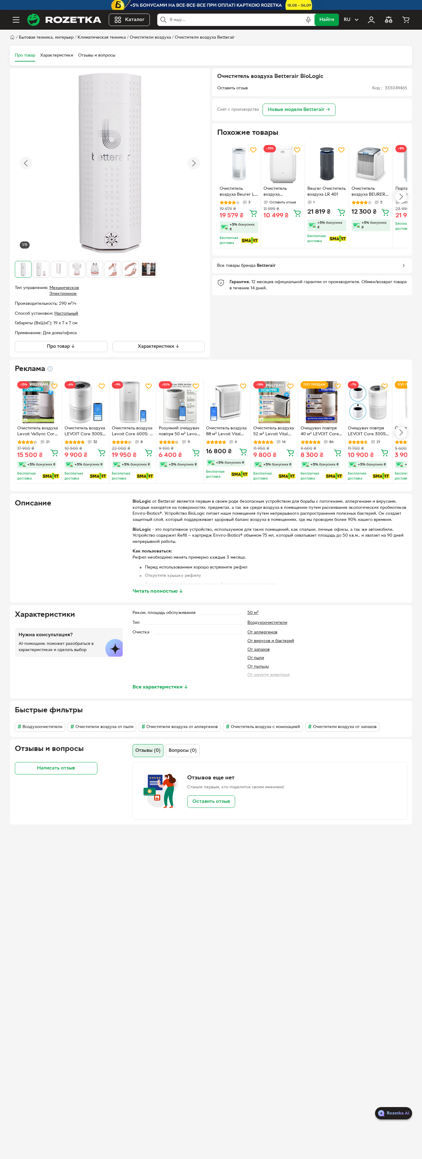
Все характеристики (160, 687)
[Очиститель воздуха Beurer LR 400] (239, 164)
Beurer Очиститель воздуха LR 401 (326, 192)
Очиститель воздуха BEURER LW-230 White (368, 192)
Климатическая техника (102, 38)
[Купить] (253, 213)
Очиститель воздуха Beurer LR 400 (238, 192)
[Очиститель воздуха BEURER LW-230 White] (371, 164)
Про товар (25, 55)
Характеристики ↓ (158, 346)
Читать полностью (158, 591)
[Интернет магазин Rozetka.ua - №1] (64, 20)
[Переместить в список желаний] (253, 150)
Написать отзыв (56, 768)
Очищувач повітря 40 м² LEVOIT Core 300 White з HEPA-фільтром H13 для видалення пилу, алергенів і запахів (320, 431)
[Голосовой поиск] (308, 20)
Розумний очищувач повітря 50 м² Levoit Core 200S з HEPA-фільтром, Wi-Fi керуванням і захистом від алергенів (179, 431)
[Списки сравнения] (388, 20)
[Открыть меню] (16, 20)
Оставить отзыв (211, 801)
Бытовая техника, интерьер (46, 38)
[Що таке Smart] (249, 240)
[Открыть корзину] (406, 20)
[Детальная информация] (50, 368)
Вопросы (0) (183, 750)
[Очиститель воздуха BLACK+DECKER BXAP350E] (283, 164)
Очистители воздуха (150, 38)
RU (347, 20)
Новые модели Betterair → (299, 109)
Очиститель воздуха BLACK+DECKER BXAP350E (280, 192)
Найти (326, 19)
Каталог (135, 19)
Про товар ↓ (61, 346)
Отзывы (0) (148, 750)
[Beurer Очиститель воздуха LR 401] (326, 164)
